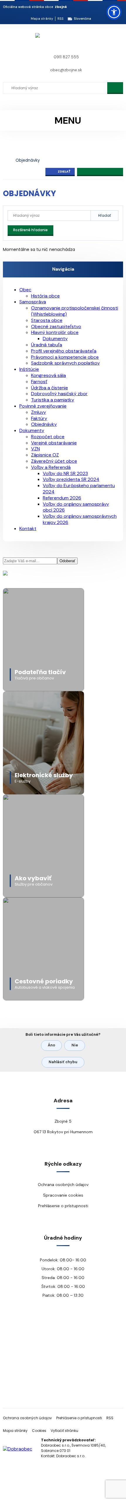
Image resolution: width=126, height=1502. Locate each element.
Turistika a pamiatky (52, 400)
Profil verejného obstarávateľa (63, 351)
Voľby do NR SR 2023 (65, 473)
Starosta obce (46, 320)
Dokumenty (55, 338)
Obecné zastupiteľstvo (56, 326)
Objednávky (28, 160)
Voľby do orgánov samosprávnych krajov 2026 (80, 519)
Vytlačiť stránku (64, 1430)
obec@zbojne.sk (66, 69)
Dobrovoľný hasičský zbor (59, 394)
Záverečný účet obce (54, 461)
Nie (74, 1045)
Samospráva (32, 302)
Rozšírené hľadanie (30, 229)
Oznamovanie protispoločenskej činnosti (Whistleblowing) (74, 311)
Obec (25, 290)
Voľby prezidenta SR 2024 (71, 479)
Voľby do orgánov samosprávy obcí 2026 (76, 507)
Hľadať (104, 215)
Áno (51, 1045)
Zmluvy (38, 412)
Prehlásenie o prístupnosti (63, 1205)
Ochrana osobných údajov (63, 1184)
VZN (35, 449)
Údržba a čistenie (49, 388)
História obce (45, 296)
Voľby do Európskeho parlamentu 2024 (79, 488)
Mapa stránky (42, 18)
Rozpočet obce (47, 437)
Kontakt (27, 528)
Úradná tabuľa (46, 345)
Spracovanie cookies (63, 1195)
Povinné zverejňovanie (43, 406)
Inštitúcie (29, 369)
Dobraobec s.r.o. (70, 1455)
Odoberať (67, 561)
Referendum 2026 (62, 498)
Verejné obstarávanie (54, 443)
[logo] (37, 40)
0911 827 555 (66, 56)
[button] (114, 12)
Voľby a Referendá (51, 467)
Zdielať (64, 171)
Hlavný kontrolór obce (55, 332)
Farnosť (39, 381)
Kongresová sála (48, 375)
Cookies (39, 1430)
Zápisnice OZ (45, 455)
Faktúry (39, 418)
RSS (60, 18)
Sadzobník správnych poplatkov (65, 363)
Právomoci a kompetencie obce (65, 357)
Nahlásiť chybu (63, 1061)
